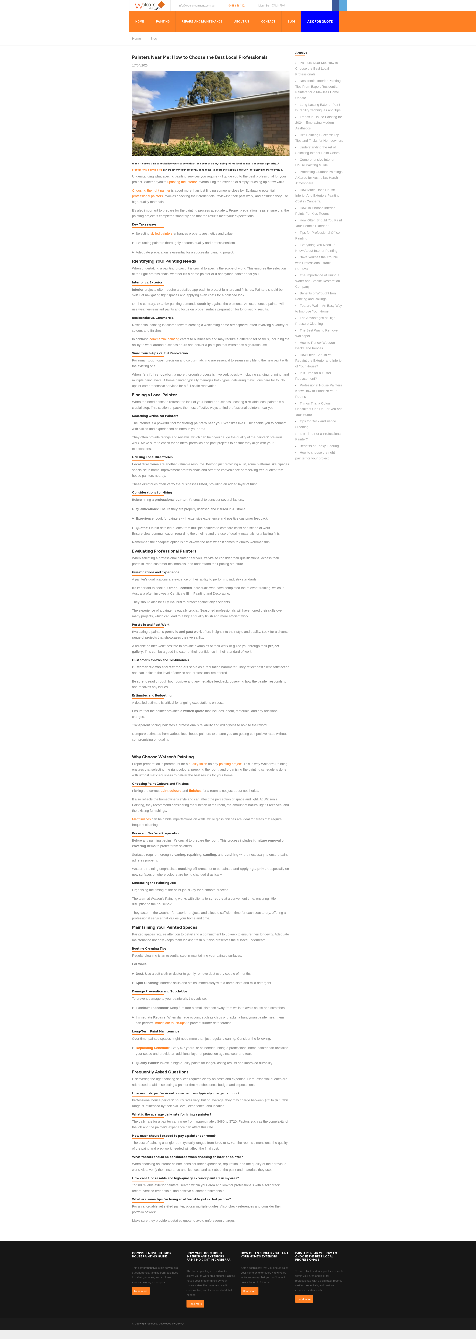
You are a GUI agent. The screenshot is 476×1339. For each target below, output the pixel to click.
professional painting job (147, 169)
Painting (163, 21)
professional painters (147, 196)
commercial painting (164, 339)
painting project (230, 764)
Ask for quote (320, 21)
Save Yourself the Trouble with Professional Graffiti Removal (316, 262)
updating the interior (182, 182)
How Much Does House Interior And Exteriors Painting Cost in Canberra (317, 195)
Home (139, 21)
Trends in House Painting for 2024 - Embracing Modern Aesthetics (318, 122)
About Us (241, 21)
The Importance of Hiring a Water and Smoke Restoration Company (317, 280)
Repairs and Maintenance (202, 21)
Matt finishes (141, 819)
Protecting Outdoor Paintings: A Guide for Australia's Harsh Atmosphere (319, 177)
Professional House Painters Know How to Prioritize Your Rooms (318, 391)
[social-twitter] (337, 1323)
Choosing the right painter (151, 190)
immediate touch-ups (170, 1023)
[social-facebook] (333, 1323)
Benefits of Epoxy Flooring (319, 446)
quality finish (198, 764)
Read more (140, 1290)
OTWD (180, 1323)
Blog (291, 21)
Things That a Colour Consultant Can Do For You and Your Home (318, 409)
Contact (268, 21)
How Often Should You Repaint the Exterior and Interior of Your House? (319, 360)
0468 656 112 (237, 5)
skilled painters (161, 233)
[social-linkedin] (342, 1323)
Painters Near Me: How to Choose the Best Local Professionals (316, 68)
